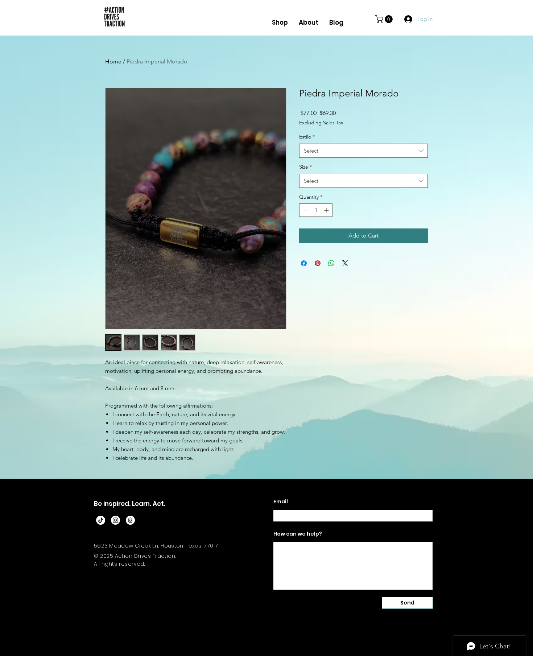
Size (305, 167)
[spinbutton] (315, 210)
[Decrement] (304, 210)
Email (280, 501)
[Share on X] (345, 263)
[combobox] (363, 151)
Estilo (307, 136)
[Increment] (326, 210)
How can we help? (297, 533)
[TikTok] (100, 520)
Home (113, 61)
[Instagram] (115, 520)
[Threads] (130, 520)
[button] (384, 19)
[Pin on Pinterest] (317, 263)
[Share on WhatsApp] (331, 263)
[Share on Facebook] (303, 263)
